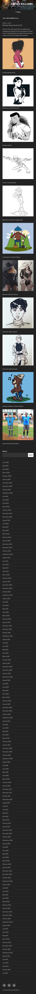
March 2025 (6, 506)
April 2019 (6, 735)
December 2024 (7, 513)
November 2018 (7, 752)
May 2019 (5, 731)
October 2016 (7, 837)
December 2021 (7, 626)
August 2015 (6, 884)
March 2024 (6, 534)
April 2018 (6, 775)
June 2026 (6, 462)
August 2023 (6, 557)
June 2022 (6, 605)
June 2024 (6, 523)
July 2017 (5, 806)
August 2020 (6, 680)
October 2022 (7, 592)
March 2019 (6, 738)
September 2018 (8, 758)
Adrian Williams (22, 4)
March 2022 (6, 615)
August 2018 (6, 762)
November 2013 (7, 946)
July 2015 (5, 888)
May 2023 (5, 568)
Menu (19, 12)
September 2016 (8, 840)
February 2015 (7, 905)
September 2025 (8, 493)
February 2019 (7, 741)
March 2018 (6, 779)
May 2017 (5, 813)
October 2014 (7, 918)
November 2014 (7, 915)
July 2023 (5, 561)
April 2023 (6, 571)
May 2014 (5, 935)
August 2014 (6, 925)
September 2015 (8, 881)
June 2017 (5, 809)
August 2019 (6, 721)
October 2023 (7, 551)
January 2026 (6, 479)
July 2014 (5, 929)
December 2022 (7, 585)
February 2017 (7, 823)
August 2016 (6, 843)
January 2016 (6, 867)
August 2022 (6, 598)
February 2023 (7, 578)
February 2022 (7, 619)
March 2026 (6, 472)
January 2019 (6, 745)
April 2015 (6, 898)
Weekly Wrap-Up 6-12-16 (12, 25)
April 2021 (6, 653)
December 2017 (7, 789)
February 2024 (7, 537)
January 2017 (6, 826)
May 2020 (5, 690)
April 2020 (6, 694)
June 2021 (5, 646)
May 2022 (5, 609)
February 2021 (7, 660)
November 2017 (7, 792)
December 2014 (7, 912)
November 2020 (7, 670)
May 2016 (5, 854)
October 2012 (7, 969)
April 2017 (6, 816)
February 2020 (7, 701)
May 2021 (5, 649)
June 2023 (6, 564)
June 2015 (6, 891)
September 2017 (7, 799)
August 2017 (6, 803)
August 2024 (6, 520)
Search (5, 451)
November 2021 (7, 629)
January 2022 (6, 622)
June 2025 (6, 500)
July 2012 (5, 973)
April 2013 (6, 966)
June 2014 (6, 932)
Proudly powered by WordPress (11, 990)
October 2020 (7, 673)
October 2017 (7, 796)
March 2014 (6, 939)
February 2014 (7, 942)
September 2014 (8, 922)
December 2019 (7, 707)
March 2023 (6, 575)
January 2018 (6, 786)
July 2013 (5, 959)
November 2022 (7, 588)
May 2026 (5, 466)
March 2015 (6, 901)
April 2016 (6, 857)
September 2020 (8, 677)
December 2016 (7, 830)
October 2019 (7, 714)
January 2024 (6, 541)
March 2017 (6, 820)
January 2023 (6, 581)
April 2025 (6, 503)
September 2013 (8, 952)
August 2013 (6, 956)
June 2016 (6, 850)
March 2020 (6, 697)
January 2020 (6, 704)
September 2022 (8, 595)
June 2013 (6, 963)
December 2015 (7, 871)
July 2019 (5, 724)
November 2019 (7, 711)
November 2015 (7, 874)
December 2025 (7, 483)
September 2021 (7, 636)
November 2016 (7, 833)
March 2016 (6, 861)
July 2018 (5, 765)
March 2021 (6, 656)
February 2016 (7, 864)
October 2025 (7, 489)
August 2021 (6, 639)
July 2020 (5, 683)
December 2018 (7, 748)
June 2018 (6, 769)
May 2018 (5, 772)
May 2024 (5, 527)
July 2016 (5, 847)
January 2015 (6, 908)
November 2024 (7, 517)
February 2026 (7, 476)
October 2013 (7, 949)
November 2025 (7, 486)
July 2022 (5, 602)
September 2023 (8, 554)
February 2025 (7, 510)
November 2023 (7, 547)
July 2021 (5, 643)
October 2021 (7, 632)
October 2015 (7, 878)
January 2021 (6, 663)
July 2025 (5, 496)
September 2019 (8, 718)
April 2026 (6, 469)
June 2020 (6, 687)
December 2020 (7, 666)
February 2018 (7, 782)
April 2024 (6, 530)
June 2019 (6, 728)
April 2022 (6, 612)
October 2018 (7, 755)
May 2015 (5, 895)
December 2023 (7, 544)
